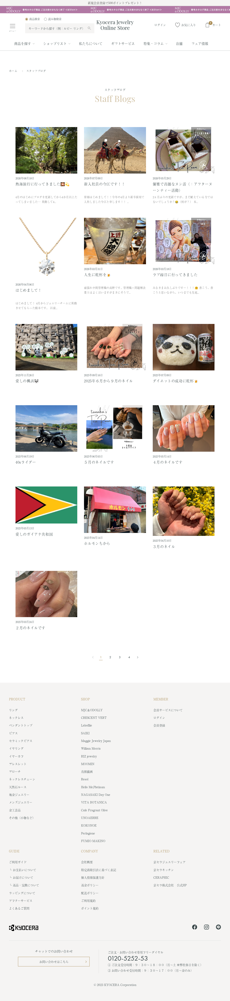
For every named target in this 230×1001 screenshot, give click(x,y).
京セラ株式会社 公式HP (170, 885)
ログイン (159, 717)
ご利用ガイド (18, 862)
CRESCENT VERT (94, 717)
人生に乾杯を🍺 (97, 274)
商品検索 (34, 19)
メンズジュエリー (20, 802)
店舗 (179, 43)
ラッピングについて (22, 893)
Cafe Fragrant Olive (94, 810)
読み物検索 (55, 19)
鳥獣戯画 (87, 771)
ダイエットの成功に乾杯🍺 (176, 380)
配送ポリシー (90, 893)
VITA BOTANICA (94, 802)
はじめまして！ (28, 290)
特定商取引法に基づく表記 (98, 870)
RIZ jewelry (89, 756)
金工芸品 (15, 810)
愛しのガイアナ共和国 (34, 534)
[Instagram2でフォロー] (206, 927)
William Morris (91, 748)
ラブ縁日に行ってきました (175, 274)
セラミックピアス (20, 741)
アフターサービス (20, 900)
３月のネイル (164, 546)
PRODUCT (17, 699)
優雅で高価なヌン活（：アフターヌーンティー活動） (182, 187)
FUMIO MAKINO (93, 841)
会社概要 (87, 862)
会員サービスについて (168, 710)
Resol (84, 779)
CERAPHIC (161, 877)
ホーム (13, 71)
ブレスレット (18, 764)
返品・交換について (26, 885)
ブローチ (15, 771)
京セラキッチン (163, 870)
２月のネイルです (30, 627)
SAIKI (85, 733)
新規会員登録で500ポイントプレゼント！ (115, 3)
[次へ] (136, 657)
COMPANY (89, 851)
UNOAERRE (89, 818)
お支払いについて (24, 870)
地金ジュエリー (19, 794)
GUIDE (14, 851)
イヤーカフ (16, 756)
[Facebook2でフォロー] (194, 927)
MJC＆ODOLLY (92, 710)
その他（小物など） (22, 818)
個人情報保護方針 (92, 877)
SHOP (85, 699)
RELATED (161, 851)
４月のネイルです (168, 462)
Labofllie (86, 725)
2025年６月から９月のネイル (108, 380)
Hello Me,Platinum (93, 787)
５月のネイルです (99, 462)
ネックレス (16, 717)
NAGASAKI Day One (95, 794)
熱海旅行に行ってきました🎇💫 (42, 184)
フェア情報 (199, 43)
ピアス (13, 733)
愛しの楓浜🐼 (27, 380)
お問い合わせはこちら (54, 961)
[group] (115, 9)
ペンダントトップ (20, 725)
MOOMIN (87, 764)
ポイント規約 (90, 908)
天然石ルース (18, 787)
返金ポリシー (90, 885)
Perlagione (88, 833)
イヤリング (16, 748)
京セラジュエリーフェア (169, 862)
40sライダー (25, 462)
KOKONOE (89, 825)
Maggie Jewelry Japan (96, 741)
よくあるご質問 (19, 908)
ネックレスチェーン (22, 779)
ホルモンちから (97, 543)
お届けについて (23, 877)
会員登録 (159, 725)
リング (13, 710)
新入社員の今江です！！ (104, 184)
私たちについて (90, 43)
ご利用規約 (88, 900)
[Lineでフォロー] (218, 927)
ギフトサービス (123, 43)
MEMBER (160, 699)
